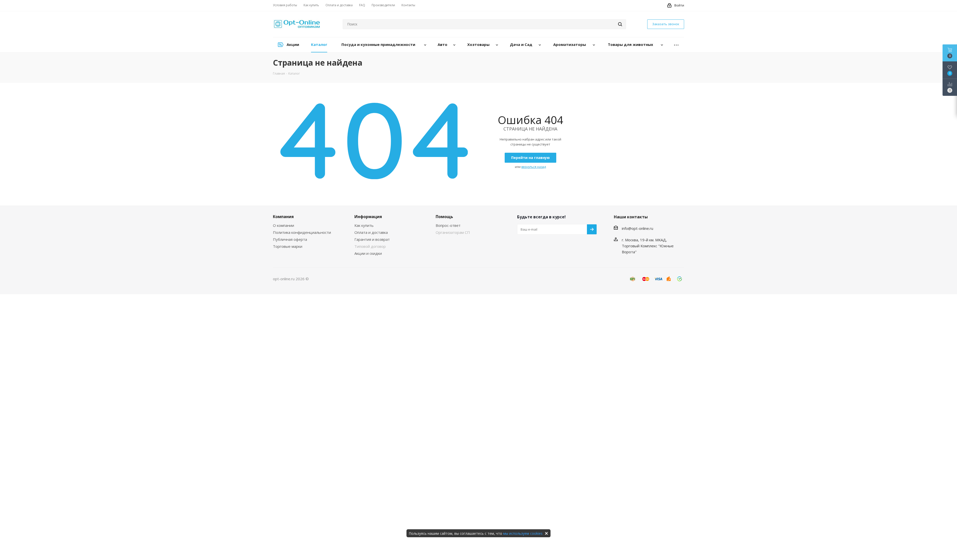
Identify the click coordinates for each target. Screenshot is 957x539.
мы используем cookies (523, 533)
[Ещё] (676, 44)
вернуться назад (533, 167)
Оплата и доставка (371, 232)
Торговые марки (287, 246)
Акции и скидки (368, 253)
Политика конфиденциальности (302, 232)
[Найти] (620, 24)
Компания (283, 216)
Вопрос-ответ (448, 225)
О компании (283, 225)
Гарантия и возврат (372, 239)
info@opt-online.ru (637, 228)
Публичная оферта (290, 239)
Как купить (364, 225)
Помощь (444, 216)
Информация (368, 216)
